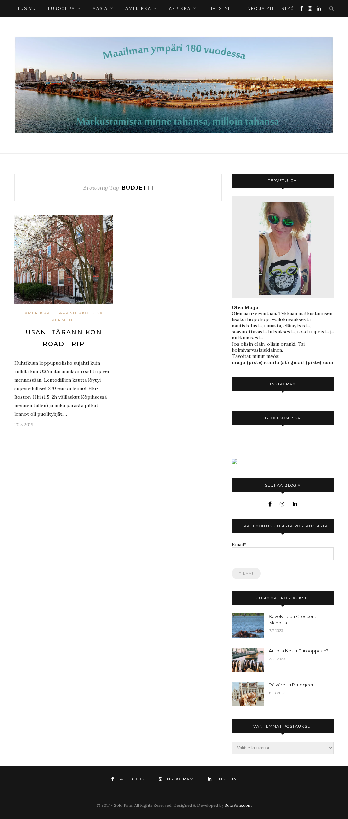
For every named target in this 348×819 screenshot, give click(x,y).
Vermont (64, 320)
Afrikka (180, 8)
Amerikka (138, 8)
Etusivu (25, 8)
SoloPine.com (238, 805)
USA (98, 313)
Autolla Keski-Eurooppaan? (298, 651)
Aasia (100, 8)
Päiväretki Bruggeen (292, 684)
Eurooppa (61, 8)
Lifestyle (221, 8)
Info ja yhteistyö (270, 8)
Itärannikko (71, 313)
